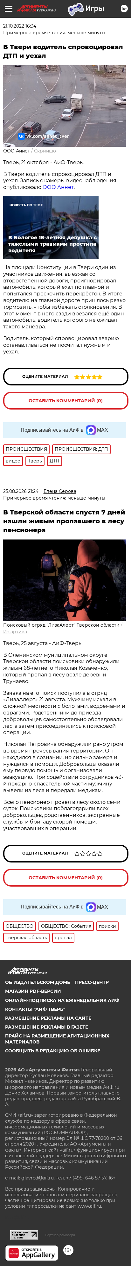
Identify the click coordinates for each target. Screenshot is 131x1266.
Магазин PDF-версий (33, 991)
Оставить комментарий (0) (66, 401)
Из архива (15, 632)
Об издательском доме (37, 982)
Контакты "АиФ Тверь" (35, 1009)
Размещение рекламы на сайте (48, 1018)
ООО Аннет (58, 187)
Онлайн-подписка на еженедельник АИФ (62, 1000)
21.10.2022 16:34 (19, 26)
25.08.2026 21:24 (20, 491)
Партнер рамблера (60, 1235)
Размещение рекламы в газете (46, 1027)
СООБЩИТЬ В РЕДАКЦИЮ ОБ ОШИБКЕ (52, 1051)
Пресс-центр (92, 982)
